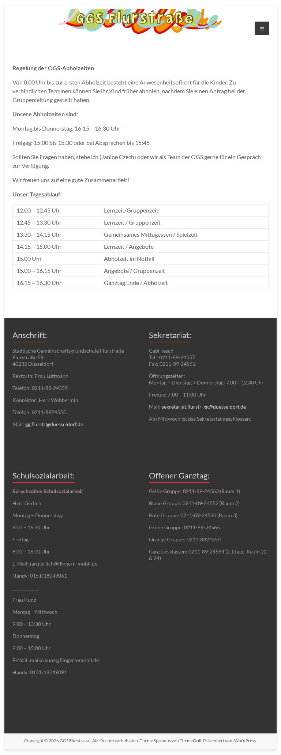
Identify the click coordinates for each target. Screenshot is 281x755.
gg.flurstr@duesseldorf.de (54, 424)
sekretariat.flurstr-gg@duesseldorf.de (204, 406)
